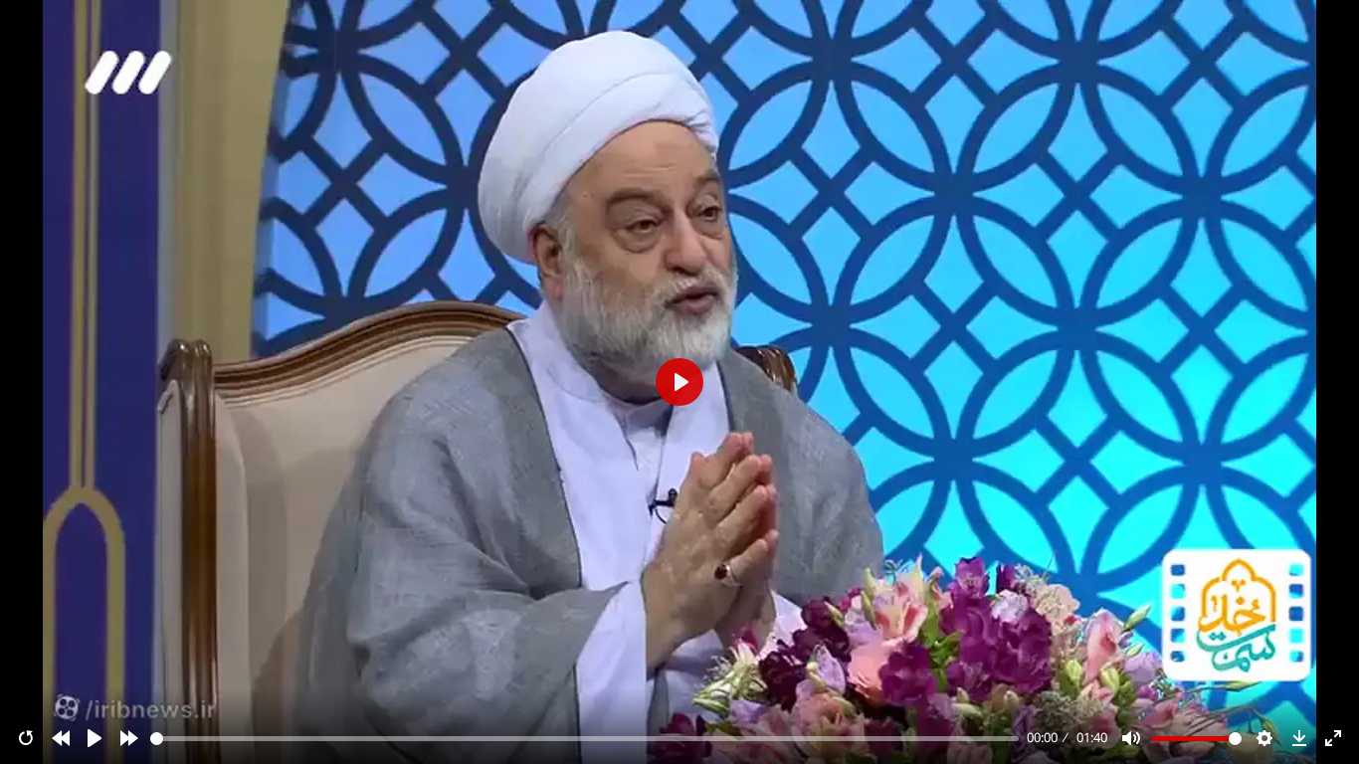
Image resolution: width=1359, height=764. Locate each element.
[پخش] (94, 738)
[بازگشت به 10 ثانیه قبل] (61, 738)
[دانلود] (1299, 738)
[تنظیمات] (1264, 738)
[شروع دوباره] (26, 738)
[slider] (585, 738)
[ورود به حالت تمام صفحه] (1333, 738)
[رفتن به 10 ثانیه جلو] (129, 738)
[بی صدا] (1131, 738)
